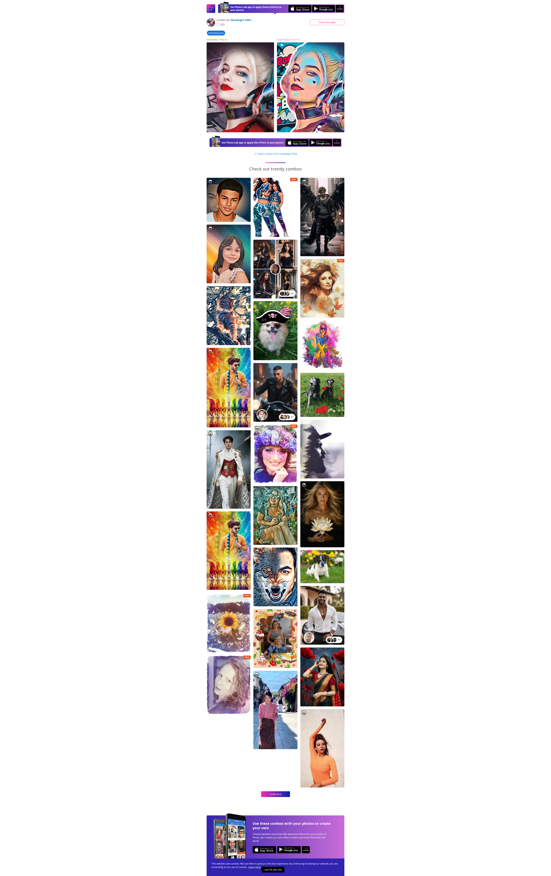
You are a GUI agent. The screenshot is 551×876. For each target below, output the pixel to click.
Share (327, 22)
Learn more (254, 867)
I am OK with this (273, 869)
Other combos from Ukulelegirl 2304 (277, 153)
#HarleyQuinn (216, 33)
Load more (275, 794)
